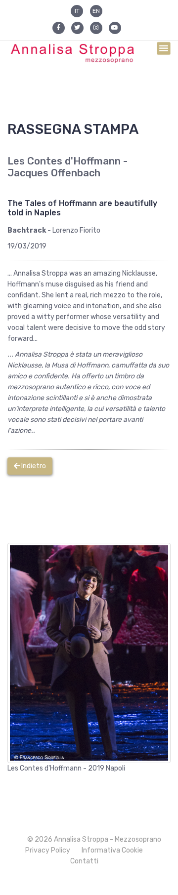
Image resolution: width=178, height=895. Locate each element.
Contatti (84, 861)
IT (77, 10)
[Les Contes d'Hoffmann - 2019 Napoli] (89, 653)
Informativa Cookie (112, 850)
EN (96, 10)
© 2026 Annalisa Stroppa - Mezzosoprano (94, 839)
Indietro (33, 466)
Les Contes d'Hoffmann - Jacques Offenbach (67, 167)
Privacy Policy (47, 850)
